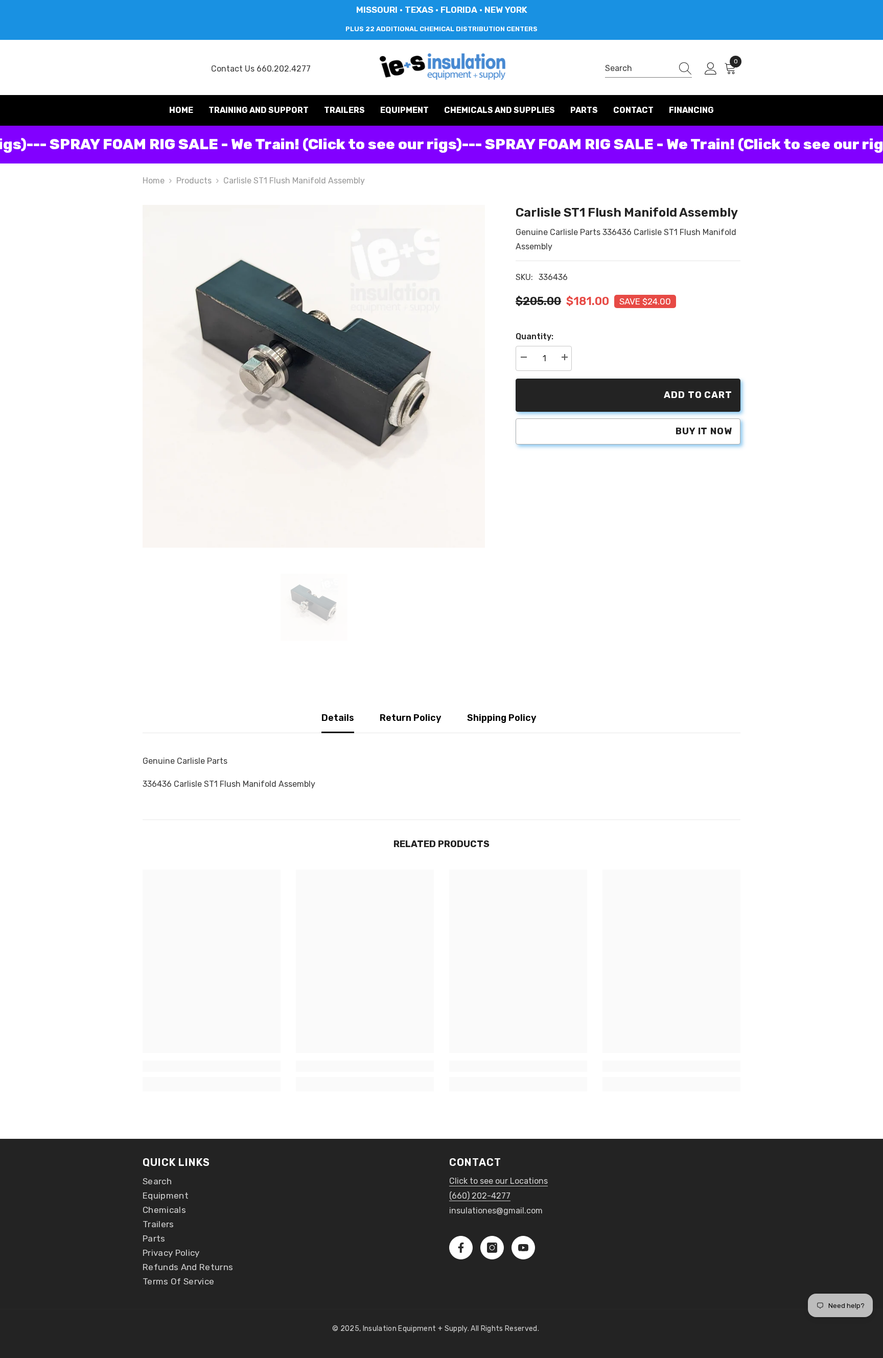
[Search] (648, 69)
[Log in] (711, 69)
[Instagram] (492, 1247)
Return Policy (411, 717)
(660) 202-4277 (479, 1196)
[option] (314, 376)
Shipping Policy (502, 717)
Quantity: (534, 336)
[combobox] (638, 68)
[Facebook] (461, 1247)
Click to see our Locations (498, 1181)
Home (154, 180)
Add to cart (698, 395)
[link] (212, 1066)
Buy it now (704, 431)
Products (194, 180)
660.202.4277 (284, 69)
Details (337, 717)
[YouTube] (523, 1247)
